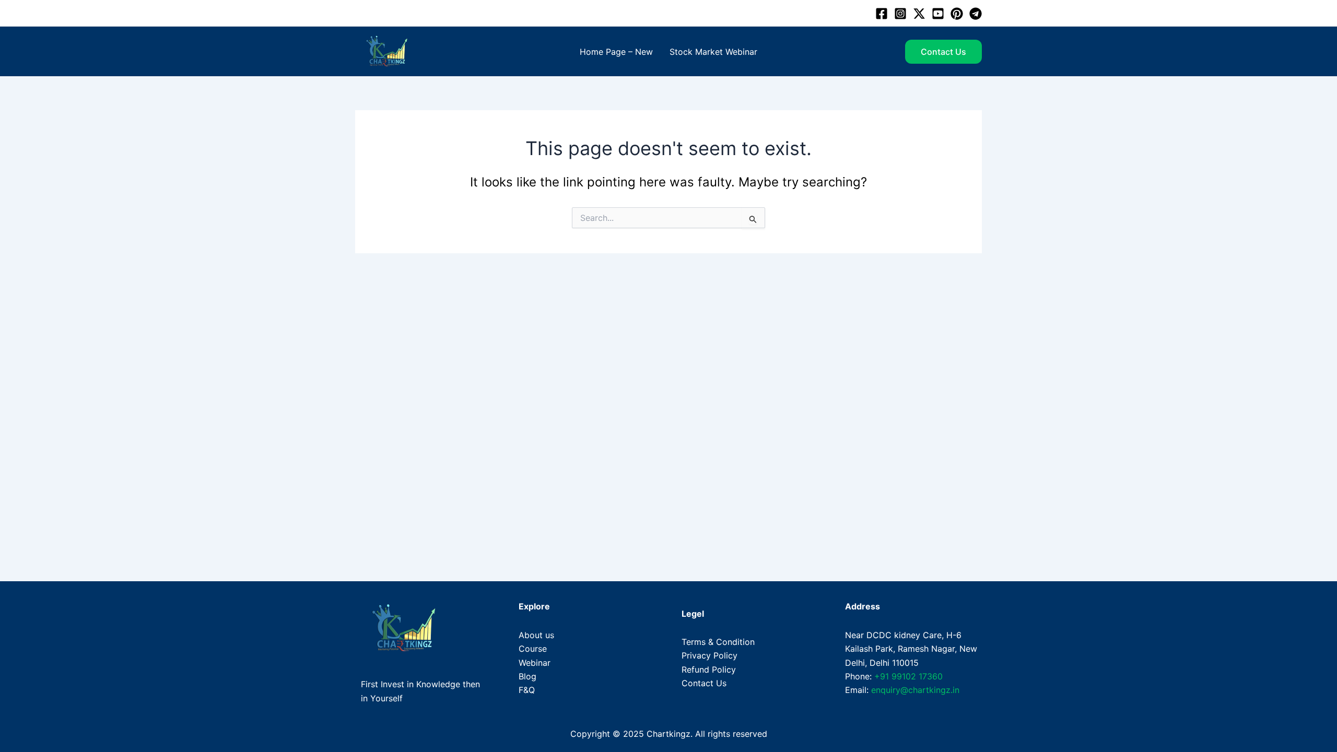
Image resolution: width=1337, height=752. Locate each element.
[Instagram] (900, 13)
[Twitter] (919, 13)
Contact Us (704, 683)
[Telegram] (975, 13)
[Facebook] (881, 13)
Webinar (534, 662)
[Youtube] (938, 13)
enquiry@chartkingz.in (915, 690)
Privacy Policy (709, 655)
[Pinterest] (957, 13)
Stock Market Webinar (713, 51)
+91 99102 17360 (908, 676)
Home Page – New (616, 51)
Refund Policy (709, 669)
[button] (943, 52)
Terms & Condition (718, 642)
